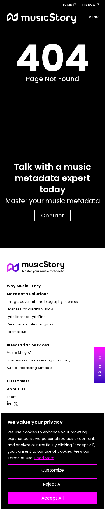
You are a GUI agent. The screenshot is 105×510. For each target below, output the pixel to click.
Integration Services (28, 345)
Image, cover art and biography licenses (42, 301)
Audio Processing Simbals (29, 367)
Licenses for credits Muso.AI (30, 309)
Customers (18, 381)
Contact (52, 215)
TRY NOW (88, 5)
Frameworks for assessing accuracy (39, 360)
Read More (44, 458)
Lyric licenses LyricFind (26, 316)
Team (12, 396)
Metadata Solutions (28, 294)
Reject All (52, 484)
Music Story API (20, 352)
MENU (93, 17)
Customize (52, 470)
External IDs (16, 331)
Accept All (52, 498)
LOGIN (67, 5)
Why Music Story (24, 286)
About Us (16, 389)
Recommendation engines (30, 324)
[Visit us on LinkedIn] (9, 403)
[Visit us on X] (15, 403)
